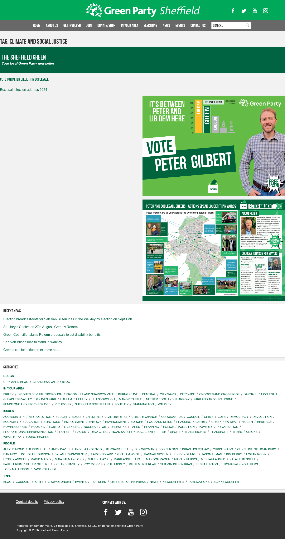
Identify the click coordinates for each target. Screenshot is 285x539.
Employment (74, 421)
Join (89, 25)
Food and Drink (159, 421)
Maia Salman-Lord (69, 459)
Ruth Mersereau (142, 464)
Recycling (99, 431)
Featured (98, 481)
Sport (175, 431)
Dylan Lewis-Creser (70, 454)
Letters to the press (128, 481)
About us (52, 25)
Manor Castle (130, 399)
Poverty (206, 426)
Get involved (72, 25)
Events (180, 25)
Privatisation (227, 426)
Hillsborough (103, 399)
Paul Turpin (12, 464)
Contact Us (198, 25)
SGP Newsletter (227, 481)
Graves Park (46, 399)
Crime (208, 416)
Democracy (239, 416)
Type (7, 476)
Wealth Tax (12, 436)
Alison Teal (37, 449)
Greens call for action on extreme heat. (31, 350)
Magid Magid (41, 459)
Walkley (164, 404)
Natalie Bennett (243, 459)
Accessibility (14, 416)
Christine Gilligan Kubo (256, 449)
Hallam (66, 399)
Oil (104, 426)
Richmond (63, 404)
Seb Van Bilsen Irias (176, 464)
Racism (81, 431)
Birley (8, 394)
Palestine (118, 426)
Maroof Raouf (158, 459)
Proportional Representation (28, 431)
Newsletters (173, 481)
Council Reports (29, 481)
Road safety (122, 431)
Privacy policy (54, 501)
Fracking (183, 421)
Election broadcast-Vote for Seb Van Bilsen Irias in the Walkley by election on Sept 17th (67, 319)
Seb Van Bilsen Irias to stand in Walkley (32, 342)
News (166, 25)
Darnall (250, 394)
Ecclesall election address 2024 (23, 89)
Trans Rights (195, 431)
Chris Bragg (223, 449)
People (9, 443)
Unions (251, 431)
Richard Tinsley (66, 464)
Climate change (144, 416)
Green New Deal (224, 421)
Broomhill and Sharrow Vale (90, 394)
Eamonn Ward (102, 454)
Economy (10, 421)
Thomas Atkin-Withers (240, 464)
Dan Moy (10, 454)
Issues (8, 411)
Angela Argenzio (88, 449)
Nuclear (91, 426)
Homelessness (15, 426)
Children (93, 416)
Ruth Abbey (116, 464)
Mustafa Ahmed (213, 459)
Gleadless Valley (17, 399)
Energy (95, 421)
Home (36, 25)
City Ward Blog (15, 381)
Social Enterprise (151, 431)
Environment (116, 421)
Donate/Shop (106, 25)
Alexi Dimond (13, 449)
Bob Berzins (168, 449)
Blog (7, 481)
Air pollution (40, 416)
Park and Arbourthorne (213, 399)
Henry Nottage (185, 454)
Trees (237, 431)
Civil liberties (116, 416)
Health (247, 421)
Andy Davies (60, 449)
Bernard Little (118, 449)
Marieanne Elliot (128, 459)
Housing (38, 426)
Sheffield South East (92, 404)
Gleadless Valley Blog (51, 381)
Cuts (222, 416)
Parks (135, 426)
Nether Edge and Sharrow (167, 399)
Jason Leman (212, 454)
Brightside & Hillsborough (40, 394)
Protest (64, 431)
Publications (198, 481)
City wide (187, 394)
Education (31, 421)
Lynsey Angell (14, 459)
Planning (151, 426)
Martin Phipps (185, 459)
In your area (129, 25)
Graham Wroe (128, 454)
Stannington (143, 404)
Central (149, 394)
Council (193, 416)
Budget (61, 416)
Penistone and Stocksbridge (26, 404)
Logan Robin (256, 454)
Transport (219, 431)
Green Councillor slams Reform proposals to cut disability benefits (52, 334)
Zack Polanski (44, 469)
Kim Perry (234, 454)
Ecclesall (269, 394)
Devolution (262, 416)
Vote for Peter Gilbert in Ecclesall (24, 79)
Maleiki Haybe (99, 459)
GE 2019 (201, 421)
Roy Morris (93, 464)
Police (168, 426)
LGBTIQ (54, 426)
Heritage (264, 421)
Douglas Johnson (35, 454)
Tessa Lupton (207, 464)
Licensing (72, 426)
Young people (37, 436)
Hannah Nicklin (156, 454)
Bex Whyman (144, 449)
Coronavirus (172, 416)
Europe (137, 421)
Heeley (81, 399)
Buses (76, 416)
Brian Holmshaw (195, 449)
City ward (168, 394)
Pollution (186, 426)
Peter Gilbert (37, 464)
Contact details (27, 501)
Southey (122, 404)
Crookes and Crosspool (219, 394)
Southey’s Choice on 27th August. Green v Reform (40, 327)
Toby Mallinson (16, 469)
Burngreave (128, 394)
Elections (150, 25)
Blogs (8, 376)
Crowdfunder (59, 481)
